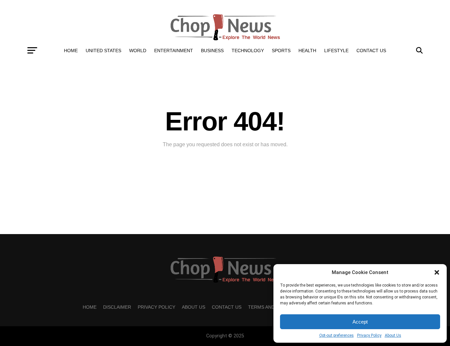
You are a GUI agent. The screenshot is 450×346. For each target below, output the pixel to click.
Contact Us (371, 50)
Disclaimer (117, 307)
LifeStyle (336, 50)
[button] (437, 272)
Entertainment (173, 50)
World (137, 50)
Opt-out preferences (336, 335)
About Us (393, 335)
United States (103, 50)
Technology (248, 50)
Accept (360, 322)
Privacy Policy (369, 335)
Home (71, 50)
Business (212, 50)
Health (307, 50)
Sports (281, 50)
